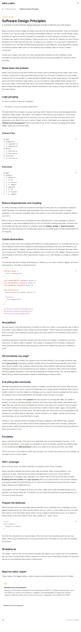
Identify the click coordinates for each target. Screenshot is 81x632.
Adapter (49, 226)
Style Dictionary (24, 447)
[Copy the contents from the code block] (76, 139)
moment (30, 399)
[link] (40, 589)
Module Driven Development (14, 123)
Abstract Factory (67, 226)
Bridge (55, 226)
